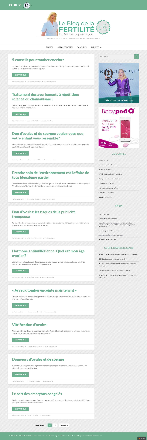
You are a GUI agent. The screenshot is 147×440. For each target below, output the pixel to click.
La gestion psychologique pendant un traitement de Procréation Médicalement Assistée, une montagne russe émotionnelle (117, 225)
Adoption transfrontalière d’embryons (111, 235)
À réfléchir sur (103, 160)
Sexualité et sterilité (105, 197)
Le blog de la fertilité (105, 169)
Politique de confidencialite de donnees (89, 436)
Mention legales (54, 436)
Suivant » (64, 425)
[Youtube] (15, 5)
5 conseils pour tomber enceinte (38, 60)
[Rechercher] (136, 56)
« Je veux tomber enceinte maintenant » (44, 290)
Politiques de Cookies (68, 436)
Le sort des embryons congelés (37, 394)
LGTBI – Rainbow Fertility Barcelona (110, 174)
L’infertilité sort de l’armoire (108, 219)
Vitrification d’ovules (29, 325)
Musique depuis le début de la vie (109, 179)
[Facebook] (10, 5)
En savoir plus (20, 75)
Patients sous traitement (107, 183)
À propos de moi (65, 47)
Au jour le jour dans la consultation (110, 165)
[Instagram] (19, 5)
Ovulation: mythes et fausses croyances (117, 270)
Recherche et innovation (106, 193)
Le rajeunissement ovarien (107, 239)
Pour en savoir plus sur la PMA (108, 188)
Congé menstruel (104, 214)
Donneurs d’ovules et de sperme (38, 359)
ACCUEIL (49, 47)
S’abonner (82, 47)
